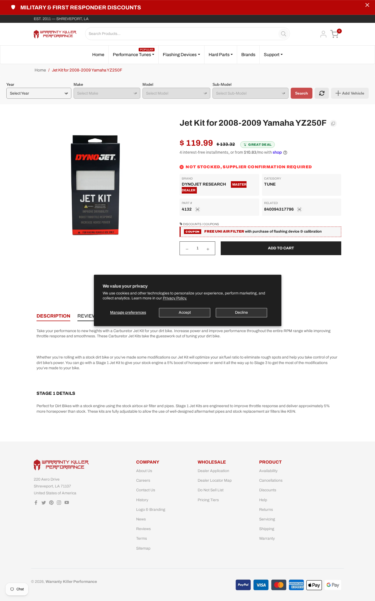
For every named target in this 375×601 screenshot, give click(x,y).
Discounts (267, 490)
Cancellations (270, 480)
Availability (268, 471)
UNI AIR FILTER (229, 231)
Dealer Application (213, 471)
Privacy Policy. (175, 298)
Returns (266, 510)
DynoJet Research (204, 184)
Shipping (266, 529)
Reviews (143, 529)
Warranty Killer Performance (71, 582)
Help (263, 500)
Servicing (267, 519)
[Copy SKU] (197, 209)
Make (78, 84)
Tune (270, 184)
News (141, 519)
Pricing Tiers (208, 500)
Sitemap (143, 548)
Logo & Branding (150, 510)
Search (301, 93)
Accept (185, 312)
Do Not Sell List (210, 490)
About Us (144, 471)
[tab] (53, 317)
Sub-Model (221, 84)
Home (40, 70)
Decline (241, 312)
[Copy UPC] (299, 209)
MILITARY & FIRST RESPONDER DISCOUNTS (80, 7)
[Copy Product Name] (333, 123)
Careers (143, 480)
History (142, 500)
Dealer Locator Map (215, 480)
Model (147, 84)
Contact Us (145, 490)
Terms (141, 538)
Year (10, 84)
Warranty (267, 538)
